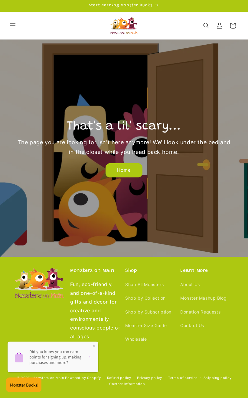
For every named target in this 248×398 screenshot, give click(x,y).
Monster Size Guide (146, 325)
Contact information (127, 384)
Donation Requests (200, 311)
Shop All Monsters (144, 284)
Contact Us (192, 325)
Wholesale (136, 339)
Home (124, 170)
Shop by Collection (145, 298)
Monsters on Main (48, 378)
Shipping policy (218, 378)
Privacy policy (149, 378)
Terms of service (182, 378)
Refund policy (119, 378)
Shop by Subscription (148, 311)
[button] (12, 25)
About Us (190, 284)
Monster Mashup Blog (203, 298)
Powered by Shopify (83, 378)
